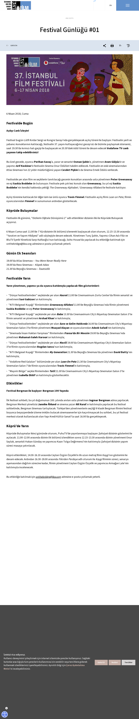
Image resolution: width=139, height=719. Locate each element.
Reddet (115, 662)
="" (95, 1)
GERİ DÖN (13, 45)
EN (111, 5)
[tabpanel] (69, 79)
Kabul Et (101, 662)
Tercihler (128, 662)
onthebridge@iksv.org (48, 477)
